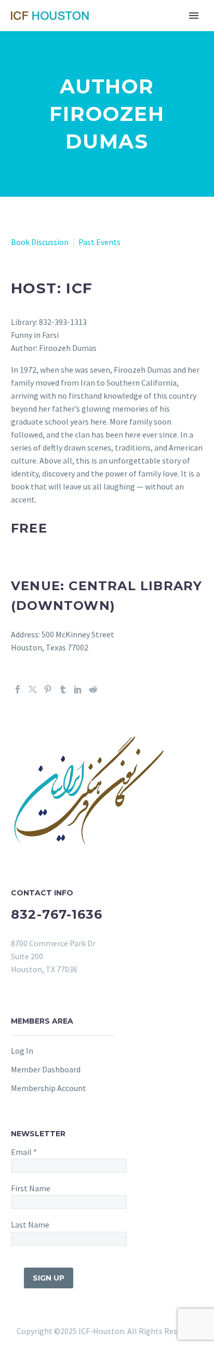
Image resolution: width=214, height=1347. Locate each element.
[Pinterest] (48, 689)
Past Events (99, 242)
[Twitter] (33, 689)
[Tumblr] (63, 689)
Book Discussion (40, 242)
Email (24, 1152)
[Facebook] (18, 689)
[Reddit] (93, 689)
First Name (30, 1188)
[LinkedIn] (78, 689)
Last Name (30, 1224)
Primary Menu (193, 15)
